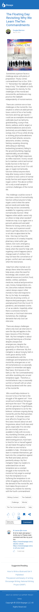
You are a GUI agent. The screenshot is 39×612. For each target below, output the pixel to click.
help (30, 507)
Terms (19, 599)
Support (24, 595)
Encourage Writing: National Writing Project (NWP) (19, 583)
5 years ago (20, 551)
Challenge (15, 502)
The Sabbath (26, 497)
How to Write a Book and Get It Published (19, 573)
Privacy (30, 595)
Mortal (24, 502)
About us (9, 595)
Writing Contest (12, 497)
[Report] (18, 514)
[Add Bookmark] (24, 514)
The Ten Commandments (16, 507)
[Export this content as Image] (18, 518)
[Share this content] (29, 514)
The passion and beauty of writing (19, 578)
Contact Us (17, 595)
